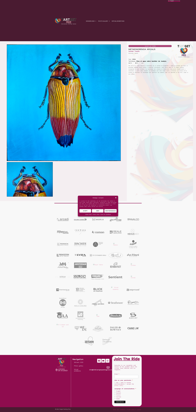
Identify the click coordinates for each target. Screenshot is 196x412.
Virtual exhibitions (118, 21)
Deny (97, 210)
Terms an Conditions (105, 214)
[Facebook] (99, 361)
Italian (117, 398)
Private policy (131, 409)
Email (116, 374)
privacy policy (118, 385)
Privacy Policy (96, 214)
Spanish (118, 393)
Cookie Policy (88, 214)
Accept (85, 210)
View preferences (110, 210)
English (118, 391)
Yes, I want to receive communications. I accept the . (124, 384)
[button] (116, 198)
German (118, 397)
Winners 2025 (90, 21)
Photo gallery (103, 21)
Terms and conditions (119, 409)
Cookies (139, 409)
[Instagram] (107, 361)
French (118, 395)
